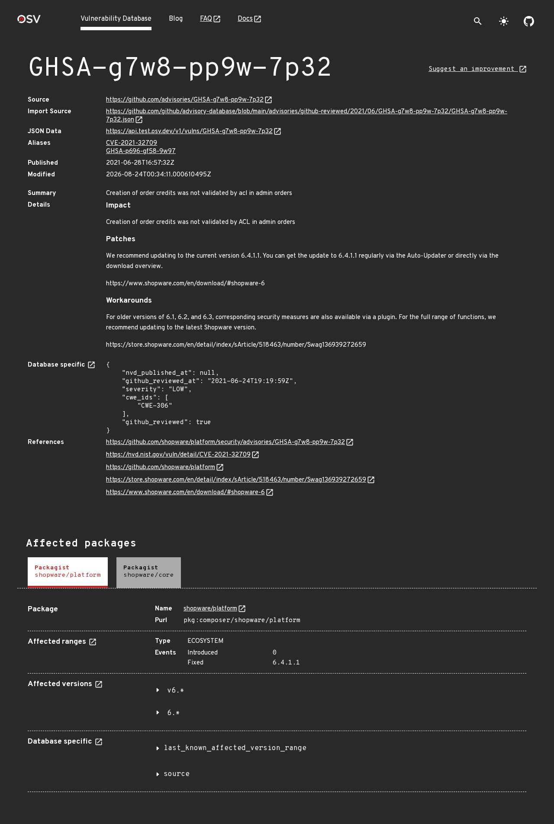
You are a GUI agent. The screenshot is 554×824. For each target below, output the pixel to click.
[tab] (68, 572)
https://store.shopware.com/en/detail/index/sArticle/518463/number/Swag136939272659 (236, 480)
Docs (245, 19)
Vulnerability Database (116, 19)
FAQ (206, 19)
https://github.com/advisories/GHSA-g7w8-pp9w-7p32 (185, 100)
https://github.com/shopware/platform (160, 467)
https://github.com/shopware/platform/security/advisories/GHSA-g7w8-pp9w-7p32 (225, 442)
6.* (173, 713)
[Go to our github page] (529, 21)
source (177, 774)
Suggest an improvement (473, 69)
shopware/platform (210, 609)
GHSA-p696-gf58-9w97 (141, 151)
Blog (176, 19)
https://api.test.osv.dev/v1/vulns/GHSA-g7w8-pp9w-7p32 (189, 132)
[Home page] (29, 22)
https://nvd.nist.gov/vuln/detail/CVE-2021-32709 (178, 455)
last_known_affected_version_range (235, 748)
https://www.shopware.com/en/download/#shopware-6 (185, 493)
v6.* (175, 691)
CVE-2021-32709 (131, 143)
